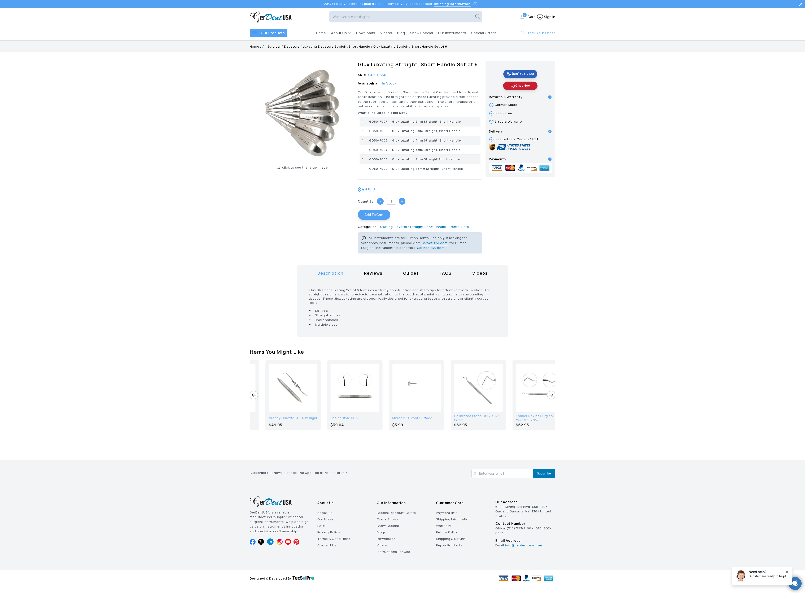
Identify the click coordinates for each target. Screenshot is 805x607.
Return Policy (447, 532)
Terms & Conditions (333, 538)
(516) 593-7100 (519, 528)
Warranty (443, 525)
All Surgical (271, 46)
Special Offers (483, 33)
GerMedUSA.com (430, 248)
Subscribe (544, 473)
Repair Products (449, 545)
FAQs (321, 525)
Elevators (292, 46)
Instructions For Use (393, 551)
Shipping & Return (450, 538)
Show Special (421, 33)
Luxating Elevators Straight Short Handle (336, 46)
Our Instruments (452, 33)
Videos (386, 33)
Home (321, 33)
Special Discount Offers (396, 512)
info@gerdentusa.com (523, 545)
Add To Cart (374, 214)
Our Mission (327, 519)
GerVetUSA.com (435, 243)
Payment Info (447, 512)
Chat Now (523, 85)
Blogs (381, 532)
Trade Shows (388, 519)
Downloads (365, 33)
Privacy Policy (328, 532)
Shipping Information (453, 519)
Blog (401, 33)
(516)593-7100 (523, 73)
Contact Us (326, 545)
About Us (325, 512)
